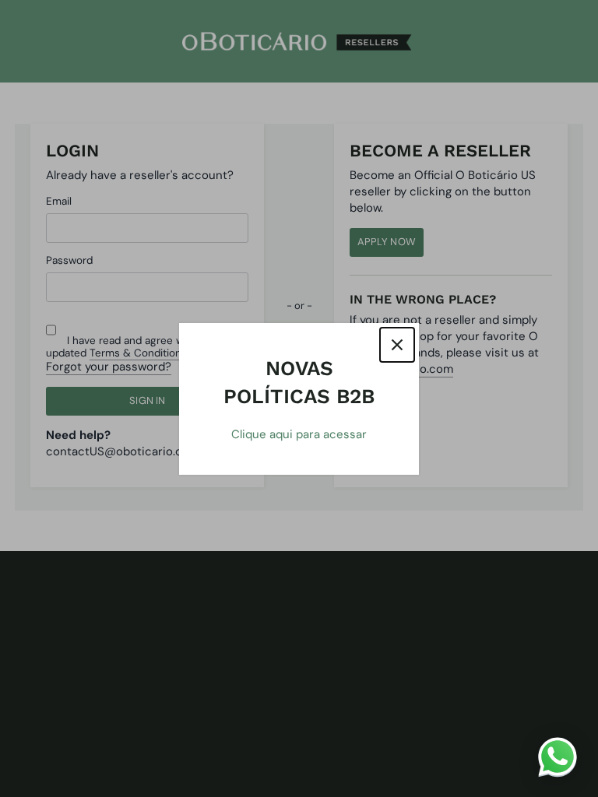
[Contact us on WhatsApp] (557, 756)
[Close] (397, 345)
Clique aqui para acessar (299, 434)
